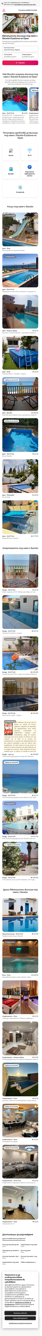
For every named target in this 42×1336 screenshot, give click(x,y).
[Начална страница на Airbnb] (3, 10)
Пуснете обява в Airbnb (27, 10)
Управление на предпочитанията (20, 1323)
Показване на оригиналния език (25, 4)
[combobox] (20, 50)
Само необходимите (20, 1318)
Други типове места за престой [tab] (13, 1238)
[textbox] (11, 57)
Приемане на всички (20, 1313)
